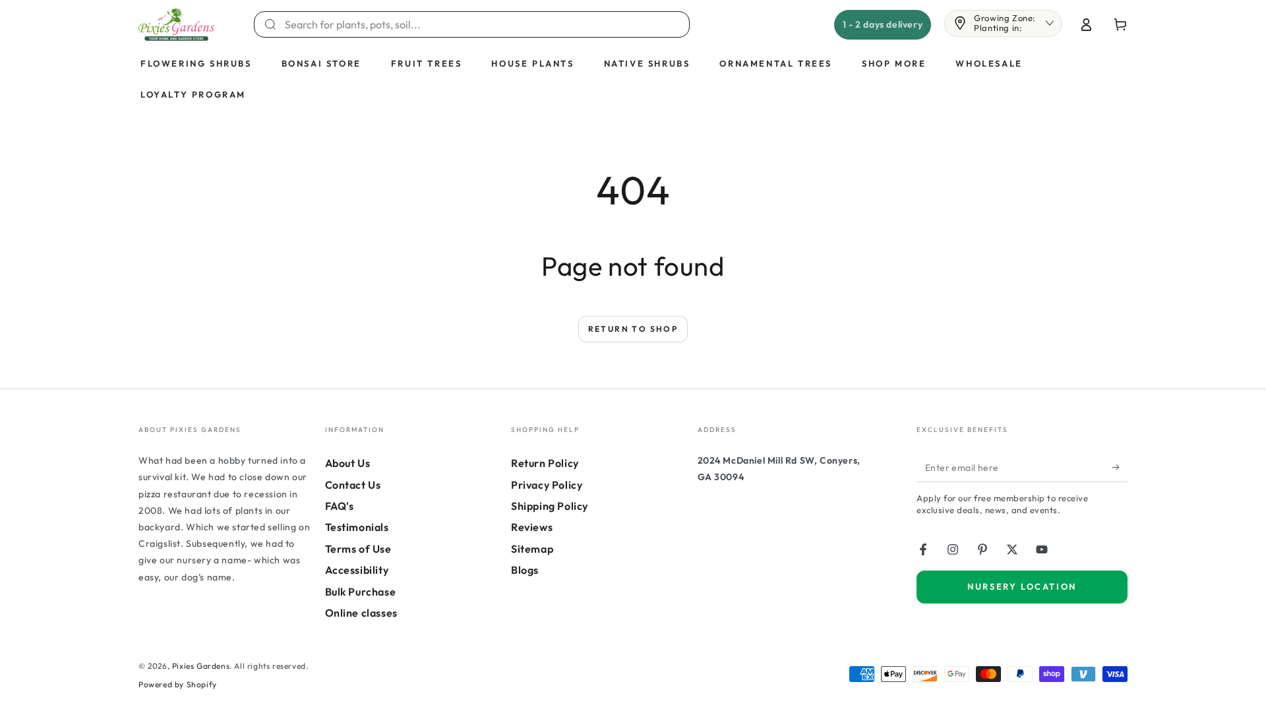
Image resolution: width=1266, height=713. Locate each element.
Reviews (532, 527)
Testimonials (357, 527)
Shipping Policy (549, 505)
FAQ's (339, 505)
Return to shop (633, 329)
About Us (348, 463)
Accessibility (357, 569)
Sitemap (532, 548)
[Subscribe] (1120, 466)
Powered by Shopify (177, 684)
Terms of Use (358, 548)
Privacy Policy (546, 484)
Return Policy (545, 463)
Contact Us (353, 484)
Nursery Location (1022, 586)
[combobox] (480, 24)
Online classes (361, 612)
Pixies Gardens (200, 666)
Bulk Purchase (360, 591)
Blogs (525, 569)
